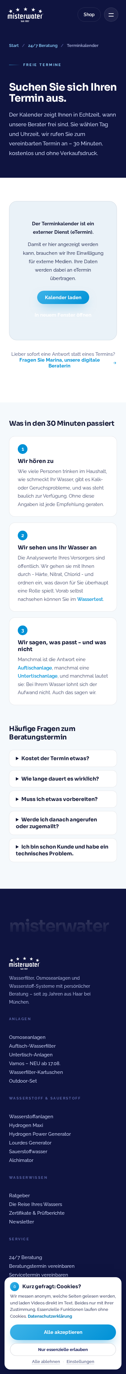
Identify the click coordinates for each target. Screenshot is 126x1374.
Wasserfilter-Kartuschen (36, 1072)
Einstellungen (80, 1361)
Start (14, 45)
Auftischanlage (35, 668)
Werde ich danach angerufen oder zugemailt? (56, 823)
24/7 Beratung (43, 45)
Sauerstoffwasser (28, 1151)
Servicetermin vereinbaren (38, 1275)
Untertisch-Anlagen (31, 1054)
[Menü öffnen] (111, 14)
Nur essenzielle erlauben (63, 1349)
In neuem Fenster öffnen (63, 315)
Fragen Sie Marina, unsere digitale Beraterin (59, 363)
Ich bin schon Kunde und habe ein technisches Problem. (62, 850)
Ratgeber (19, 1195)
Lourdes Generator (30, 1142)
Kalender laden (63, 297)
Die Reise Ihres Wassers (35, 1204)
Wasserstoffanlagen (31, 1116)
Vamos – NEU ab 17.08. (34, 1063)
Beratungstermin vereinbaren (42, 1266)
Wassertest (90, 599)
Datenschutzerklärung (50, 1316)
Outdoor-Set (23, 1081)
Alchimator (21, 1160)
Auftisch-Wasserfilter (32, 1046)
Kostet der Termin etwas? (55, 758)
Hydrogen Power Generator (40, 1134)
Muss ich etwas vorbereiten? (59, 799)
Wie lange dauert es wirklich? (60, 778)
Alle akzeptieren (63, 1332)
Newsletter (21, 1221)
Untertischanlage (38, 676)
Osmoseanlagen (27, 1037)
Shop (89, 14)
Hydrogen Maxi (26, 1125)
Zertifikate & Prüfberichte (37, 1213)
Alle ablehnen (46, 1361)
